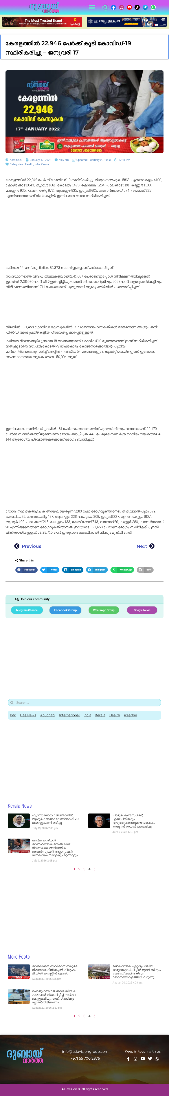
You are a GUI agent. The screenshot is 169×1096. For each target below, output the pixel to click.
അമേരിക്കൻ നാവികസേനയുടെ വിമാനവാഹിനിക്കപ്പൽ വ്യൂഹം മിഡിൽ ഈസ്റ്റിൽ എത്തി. (54, 970)
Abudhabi (47, 715)
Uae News (28, 715)
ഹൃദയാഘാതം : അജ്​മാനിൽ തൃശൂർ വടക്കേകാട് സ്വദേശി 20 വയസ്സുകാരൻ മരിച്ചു (55, 819)
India (87, 715)
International (69, 715)
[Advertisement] (84, 232)
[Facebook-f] (128, 1059)
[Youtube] (143, 1059)
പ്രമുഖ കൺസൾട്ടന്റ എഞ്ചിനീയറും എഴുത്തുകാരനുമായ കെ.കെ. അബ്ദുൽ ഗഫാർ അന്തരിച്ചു (133, 820)
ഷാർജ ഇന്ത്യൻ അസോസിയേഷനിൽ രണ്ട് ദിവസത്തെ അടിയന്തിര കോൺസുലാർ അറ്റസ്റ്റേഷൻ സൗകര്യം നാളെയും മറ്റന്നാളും (55, 847)
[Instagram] (136, 1059)
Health (29, 164)
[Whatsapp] (157, 1059)
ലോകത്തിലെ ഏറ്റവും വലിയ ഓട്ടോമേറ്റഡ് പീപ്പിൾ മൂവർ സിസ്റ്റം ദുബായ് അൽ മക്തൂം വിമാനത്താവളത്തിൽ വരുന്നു (136, 971)
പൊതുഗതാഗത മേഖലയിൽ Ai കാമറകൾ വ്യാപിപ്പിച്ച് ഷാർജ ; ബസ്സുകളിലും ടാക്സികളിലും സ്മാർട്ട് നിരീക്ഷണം (54, 996)
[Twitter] (150, 1059)
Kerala (45, 164)
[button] (92, 7)
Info (37, 164)
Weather (130, 715)
